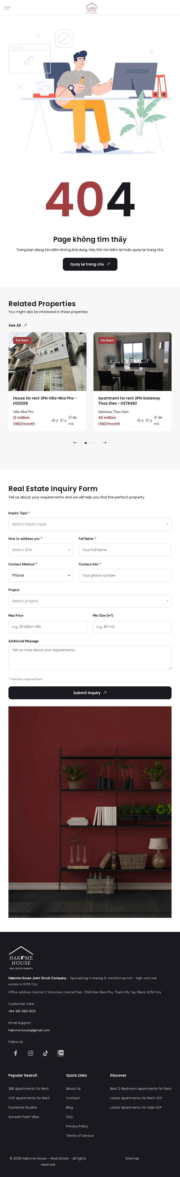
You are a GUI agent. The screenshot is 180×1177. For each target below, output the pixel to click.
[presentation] (75, 442)
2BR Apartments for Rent (28, 1088)
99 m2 (158, 420)
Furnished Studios (22, 1107)
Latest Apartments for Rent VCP (136, 1098)
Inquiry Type (19, 513)
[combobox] (90, 524)
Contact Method (22, 564)
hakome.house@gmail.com (29, 1030)
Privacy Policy (77, 1126)
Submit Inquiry (87, 692)
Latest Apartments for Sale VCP (136, 1107)
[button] (85, 443)
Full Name (87, 538)
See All (14, 325)
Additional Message (23, 641)
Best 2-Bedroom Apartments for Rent (141, 1088)
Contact (73, 1098)
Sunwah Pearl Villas (23, 1116)
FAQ (69, 1116)
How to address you (25, 538)
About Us (73, 1088)
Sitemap (132, 1158)
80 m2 (73, 420)
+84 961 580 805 (22, 1011)
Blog (69, 1107)
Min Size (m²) (103, 615)
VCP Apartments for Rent (29, 1098)
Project (13, 590)
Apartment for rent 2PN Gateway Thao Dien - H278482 (129, 401)
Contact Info (90, 564)
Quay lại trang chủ (87, 264)
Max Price (15, 615)
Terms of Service (80, 1135)
